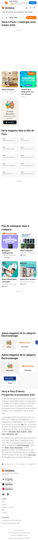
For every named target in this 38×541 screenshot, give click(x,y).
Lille (16, 434)
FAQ (3, 502)
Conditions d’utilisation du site (19, 535)
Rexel (7, 447)
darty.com (32, 455)
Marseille (12, 431)
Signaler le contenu (8, 507)
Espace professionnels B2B (10, 523)
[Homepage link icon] (3, 464)
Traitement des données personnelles (19, 538)
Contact (4, 505)
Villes (3, 510)
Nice (18, 431)
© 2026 (19, 530)
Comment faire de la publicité (11, 520)
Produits (4, 513)
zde (22, 424)
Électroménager (23, 445)
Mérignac (10, 434)
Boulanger (19, 447)
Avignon (24, 431)
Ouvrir (33, 3)
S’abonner (32, 17)
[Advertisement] (19, 50)
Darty (12, 447)
